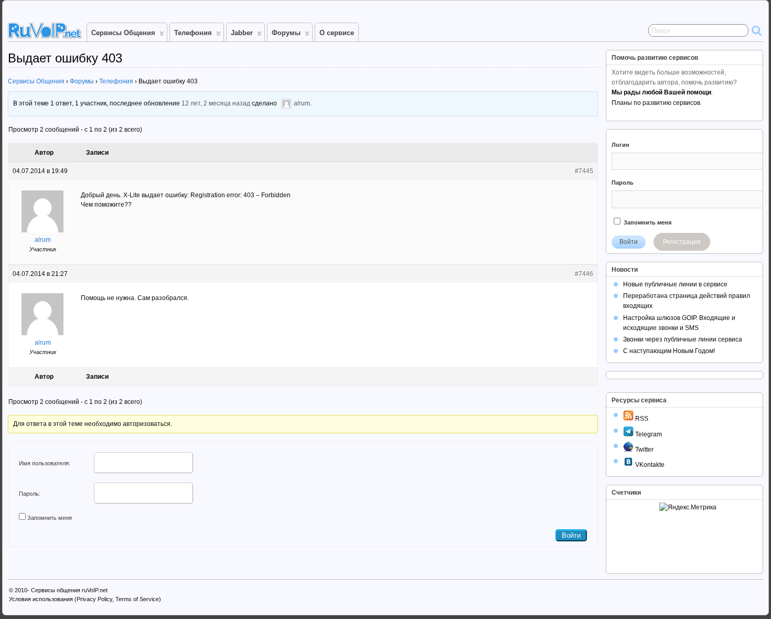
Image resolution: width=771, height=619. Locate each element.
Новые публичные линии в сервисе (675, 284)
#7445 (584, 171)
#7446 (584, 274)
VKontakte (649, 464)
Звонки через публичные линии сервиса (682, 339)
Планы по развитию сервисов (656, 102)
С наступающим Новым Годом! (669, 351)
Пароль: (29, 493)
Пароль (623, 182)
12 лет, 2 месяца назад (215, 104)
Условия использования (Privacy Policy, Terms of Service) (85, 599)
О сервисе (336, 33)
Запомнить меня (49, 518)
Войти (571, 535)
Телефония (193, 33)
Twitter (644, 449)
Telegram (648, 434)
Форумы (286, 33)
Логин (620, 145)
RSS (641, 418)
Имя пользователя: (44, 463)
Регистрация (682, 242)
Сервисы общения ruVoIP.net (69, 590)
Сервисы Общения (123, 33)
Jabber (242, 33)
